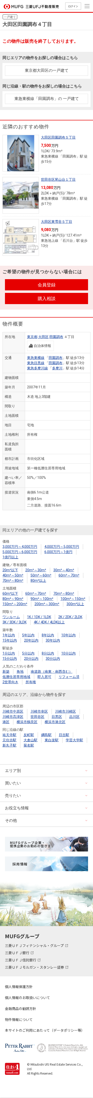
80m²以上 (38, 581)
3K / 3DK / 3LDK (14, 622)
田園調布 (56, 337)
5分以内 (28, 653)
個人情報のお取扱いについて (27, 997)
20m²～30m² (35, 570)
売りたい (13, 795)
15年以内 (9, 640)
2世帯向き (10, 682)
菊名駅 (29, 745)
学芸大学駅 (74, 740)
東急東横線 (35, 358)
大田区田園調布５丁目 (58, 137)
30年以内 (53, 640)
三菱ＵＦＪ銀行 (17, 952)
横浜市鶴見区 (27, 722)
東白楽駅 (52, 740)
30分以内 (53, 659)
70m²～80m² (12, 581)
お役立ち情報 (17, 808)
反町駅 (29, 735)
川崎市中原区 (12, 711)
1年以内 (8, 635)
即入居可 (44, 677)
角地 (20, 672)
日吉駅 (64, 735)
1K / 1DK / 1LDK (39, 617)
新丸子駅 (9, 745)
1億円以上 (10, 557)
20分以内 (31, 659)
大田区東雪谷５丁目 (56, 222)
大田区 (43, 337)
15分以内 (9, 659)
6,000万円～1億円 (58, 552)
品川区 (74, 717)
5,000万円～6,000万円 (19, 552)
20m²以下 (10, 570)
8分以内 (48, 653)
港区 (5, 722)
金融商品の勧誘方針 (20, 1008)
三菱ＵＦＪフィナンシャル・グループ (34, 945)
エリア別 (13, 770)
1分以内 (8, 653)
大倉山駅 (30, 740)
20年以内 (31, 640)
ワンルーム (11, 617)
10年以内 (68, 635)
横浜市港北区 (55, 722)
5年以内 (28, 635)
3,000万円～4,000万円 (19, 547)
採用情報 (20, 863)
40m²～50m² (12, 575)
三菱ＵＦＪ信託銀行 (21, 960)
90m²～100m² (42, 599)
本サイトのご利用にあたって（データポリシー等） (45, 1030)
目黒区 (57, 717)
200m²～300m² (46, 604)
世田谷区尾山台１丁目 (58, 179)
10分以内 (68, 653)
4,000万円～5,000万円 (61, 547)
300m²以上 (75, 604)
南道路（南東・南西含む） (51, 672)
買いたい (13, 783)
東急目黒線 (35, 363)
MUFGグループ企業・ (30, 844)
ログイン (73, 6)
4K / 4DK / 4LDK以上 (49, 622)
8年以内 (48, 635)
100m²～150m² (73, 599)
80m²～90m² (12, 599)
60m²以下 (10, 593)
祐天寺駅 (9, 735)
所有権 (31, 682)
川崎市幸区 (39, 711)
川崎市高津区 (12, 717)
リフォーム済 (69, 677)
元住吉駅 (9, 740)
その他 (11, 820)
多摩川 (57, 368)
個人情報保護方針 (19, 986)
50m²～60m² (41, 575)
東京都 (32, 337)
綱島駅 (46, 735)
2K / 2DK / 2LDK (70, 617)
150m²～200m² (14, 604)
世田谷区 (37, 717)
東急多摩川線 (37, 368)
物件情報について (19, 1019)
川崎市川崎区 (65, 711)
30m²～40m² (63, 570)
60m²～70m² (69, 575)
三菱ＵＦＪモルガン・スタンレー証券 (35, 967)
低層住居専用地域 (16, 677)
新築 (5, 672)
